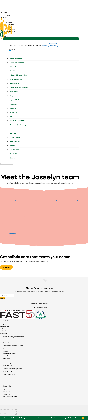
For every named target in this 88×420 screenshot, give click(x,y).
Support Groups (7, 363)
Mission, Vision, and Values (18, 75)
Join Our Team (14, 150)
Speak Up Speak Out (8, 365)
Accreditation (14, 91)
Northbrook (13, 104)
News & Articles (6, 15)
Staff (11, 116)
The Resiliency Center (9, 372)
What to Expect (37, 45)
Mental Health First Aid (9, 374)
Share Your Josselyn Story (18, 125)
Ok (83, 417)
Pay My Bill (13, 154)
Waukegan (13, 112)
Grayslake (13, 96)
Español (12, 145)
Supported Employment (9, 353)
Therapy (5, 349)
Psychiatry (6, 351)
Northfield (13, 108)
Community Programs (26, 45)
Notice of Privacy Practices (10, 396)
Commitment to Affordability (19, 87)
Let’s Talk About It (7, 12)
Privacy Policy (6, 394)
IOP (4, 360)
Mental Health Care (15, 45)
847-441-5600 (37, 307)
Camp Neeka (6, 358)
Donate (12, 158)
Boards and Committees (17, 121)
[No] (86, 418)
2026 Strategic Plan (16, 79)
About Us (44, 45)
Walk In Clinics (7, 356)
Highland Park (14, 100)
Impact (12, 129)
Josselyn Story (14, 83)
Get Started (53, 45)
